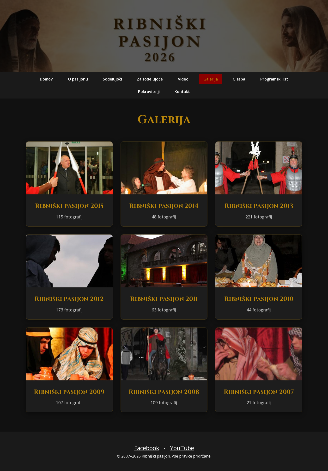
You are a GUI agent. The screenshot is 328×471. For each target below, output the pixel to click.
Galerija (210, 79)
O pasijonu (78, 79)
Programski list (274, 79)
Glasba (239, 79)
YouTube (182, 448)
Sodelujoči (112, 79)
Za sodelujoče (150, 79)
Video (183, 79)
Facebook (146, 448)
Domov (46, 79)
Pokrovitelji (149, 91)
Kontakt (182, 91)
